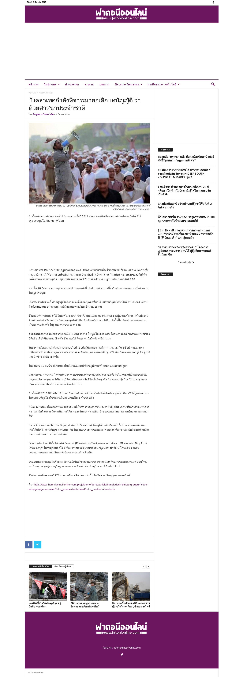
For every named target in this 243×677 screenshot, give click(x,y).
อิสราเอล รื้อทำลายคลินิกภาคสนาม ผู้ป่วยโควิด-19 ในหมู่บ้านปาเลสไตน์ (131, 605)
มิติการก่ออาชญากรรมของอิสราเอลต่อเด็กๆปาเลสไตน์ (84, 605)
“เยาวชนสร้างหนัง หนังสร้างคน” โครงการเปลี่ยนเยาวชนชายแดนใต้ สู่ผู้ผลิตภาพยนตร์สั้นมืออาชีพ (184, 250)
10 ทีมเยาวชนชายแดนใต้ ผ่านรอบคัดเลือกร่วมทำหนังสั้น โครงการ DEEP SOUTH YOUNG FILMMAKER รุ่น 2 (184, 173)
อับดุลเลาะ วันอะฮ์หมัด (43, 114)
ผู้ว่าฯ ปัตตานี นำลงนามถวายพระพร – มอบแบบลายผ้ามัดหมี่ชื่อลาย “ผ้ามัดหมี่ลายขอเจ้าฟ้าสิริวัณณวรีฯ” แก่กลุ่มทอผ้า (185, 233)
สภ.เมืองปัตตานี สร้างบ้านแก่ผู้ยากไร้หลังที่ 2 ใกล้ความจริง (185, 205)
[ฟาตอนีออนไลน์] (122, 14)
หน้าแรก (33, 84)
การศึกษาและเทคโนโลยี (162, 84)
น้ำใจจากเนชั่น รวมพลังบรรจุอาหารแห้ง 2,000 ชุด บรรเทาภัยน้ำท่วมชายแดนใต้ (186, 218)
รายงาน (89, 84)
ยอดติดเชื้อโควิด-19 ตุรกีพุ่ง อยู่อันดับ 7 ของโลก (45, 605)
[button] (213, 84)
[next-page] (148, 567)
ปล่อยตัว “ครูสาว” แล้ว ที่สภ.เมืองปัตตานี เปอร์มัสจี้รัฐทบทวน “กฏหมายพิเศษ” (186, 158)
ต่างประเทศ (72, 84)
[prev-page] (144, 567)
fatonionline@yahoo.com (127, 647)
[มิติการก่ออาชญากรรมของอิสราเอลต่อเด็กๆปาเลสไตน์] (89, 586)
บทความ (104, 84)
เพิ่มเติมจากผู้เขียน (62, 566)
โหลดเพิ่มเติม (185, 262)
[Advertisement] (122, 51)
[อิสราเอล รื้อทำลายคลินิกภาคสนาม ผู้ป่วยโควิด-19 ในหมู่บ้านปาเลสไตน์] (131, 586)
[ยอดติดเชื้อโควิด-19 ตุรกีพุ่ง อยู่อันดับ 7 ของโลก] (48, 586)
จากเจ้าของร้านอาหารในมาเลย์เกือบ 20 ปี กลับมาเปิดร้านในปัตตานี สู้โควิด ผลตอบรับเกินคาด (184, 190)
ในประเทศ (50, 84)
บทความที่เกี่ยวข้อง (40, 566)
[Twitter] (37, 544)
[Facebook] (213, 2)
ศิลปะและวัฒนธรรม (127, 84)
